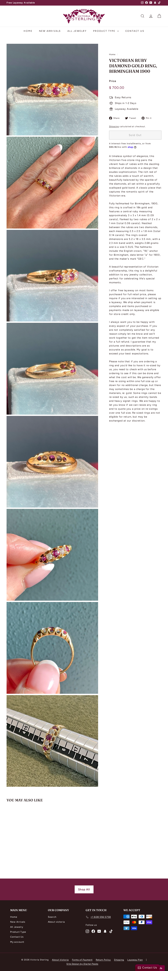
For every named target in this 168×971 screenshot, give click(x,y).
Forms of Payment (82, 959)
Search (52, 917)
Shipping (114, 126)
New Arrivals (50, 31)
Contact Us (134, 31)
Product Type (104, 31)
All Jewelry (77, 31)
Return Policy (103, 959)
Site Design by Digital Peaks (82, 964)
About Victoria (60, 959)
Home (28, 31)
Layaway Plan (135, 959)
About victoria (56, 921)
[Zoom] (52, 90)
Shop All (84, 889)
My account (17, 942)
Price (112, 81)
